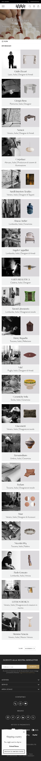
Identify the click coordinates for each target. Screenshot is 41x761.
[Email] (26, 703)
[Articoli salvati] (34, 6)
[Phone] (15, 704)
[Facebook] (13, 717)
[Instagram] (8, 717)
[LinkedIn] (23, 717)
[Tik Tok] (18, 717)
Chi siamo (5, 2)
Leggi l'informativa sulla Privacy (27, 672)
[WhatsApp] (20, 704)
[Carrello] (38, 6)
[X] (33, 717)
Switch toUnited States (14, 751)
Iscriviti (33, 667)
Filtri (6, 41)
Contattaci (34, 2)
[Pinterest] (28, 717)
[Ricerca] (30, 6)
